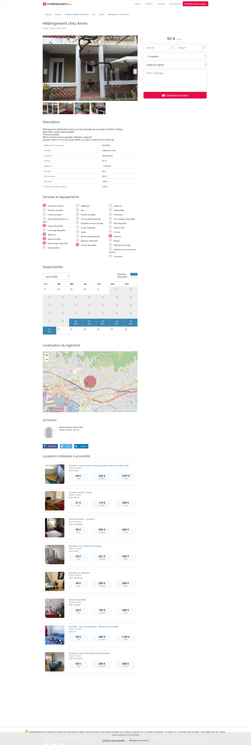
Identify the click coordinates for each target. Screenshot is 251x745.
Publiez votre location (196, 3)
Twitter (68, 446)
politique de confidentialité (128, 734)
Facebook (52, 446)
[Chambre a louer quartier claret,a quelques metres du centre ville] (54, 474)
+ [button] (47, 355)
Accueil (48, 14)
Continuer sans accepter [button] (113, 740)
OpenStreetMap (131, 411)
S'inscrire (161, 3)
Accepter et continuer (139, 740)
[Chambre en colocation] (54, 581)
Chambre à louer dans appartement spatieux (89, 653)
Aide (137, 3)
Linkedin (83, 446)
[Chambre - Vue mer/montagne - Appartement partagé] (54, 635)
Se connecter (175, 3)
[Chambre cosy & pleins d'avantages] (54, 554)
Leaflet (113, 411)
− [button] (47, 359)
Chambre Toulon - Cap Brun (82, 519)
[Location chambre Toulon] (54, 501)
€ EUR (148, 3)
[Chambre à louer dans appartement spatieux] (54, 661)
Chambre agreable (77, 599)
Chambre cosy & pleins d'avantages (85, 545)
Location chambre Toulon (80, 492)
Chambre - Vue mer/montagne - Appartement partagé (93, 626)
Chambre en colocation (79, 572)
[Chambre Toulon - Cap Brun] (54, 527)
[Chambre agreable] (54, 608)
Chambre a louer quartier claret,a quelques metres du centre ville (99, 465)
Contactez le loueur (176, 95)
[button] (179, 39)
